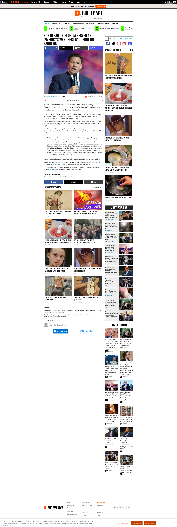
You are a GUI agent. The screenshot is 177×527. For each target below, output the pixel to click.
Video (78, 2)
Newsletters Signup (102, 509)
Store (98, 499)
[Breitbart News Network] (107, 39)
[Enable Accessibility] (175, 2)
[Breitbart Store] (84, 2)
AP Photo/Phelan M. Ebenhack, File (94, 93)
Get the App (100, 505)
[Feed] (129, 507)
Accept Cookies (149, 523)
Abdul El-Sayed (90, 23)
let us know (97, 310)
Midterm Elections (104, 23)
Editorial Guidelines (72, 514)
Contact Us (85, 512)
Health (46, 177)
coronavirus (56, 177)
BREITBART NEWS (55, 507)
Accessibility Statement (70, 507)
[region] (88, 523)
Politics (50, 177)
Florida (62, 177)
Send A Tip (100, 512)
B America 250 (35, 2)
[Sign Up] (100, 6)
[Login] (170, 2)
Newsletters (25, 2)
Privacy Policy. (7, 525)
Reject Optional (136, 523)
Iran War (67, 23)
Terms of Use (85, 499)
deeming (52, 169)
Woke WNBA (115, 23)
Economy (64, 2)
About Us (69, 502)
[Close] (174, 523)
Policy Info (70, 511)
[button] (4, 2)
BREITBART (92, 13)
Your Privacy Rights (122, 523)
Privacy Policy (86, 502)
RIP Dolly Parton (57, 23)
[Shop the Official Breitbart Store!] (126, 39)
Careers (84, 515)
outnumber (57, 164)
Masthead (69, 499)
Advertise (84, 509)
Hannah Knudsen (50, 96)
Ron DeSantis (69, 177)
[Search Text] (165, 2)
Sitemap (99, 515)
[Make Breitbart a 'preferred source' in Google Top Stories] (94, 97)
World (71, 2)
